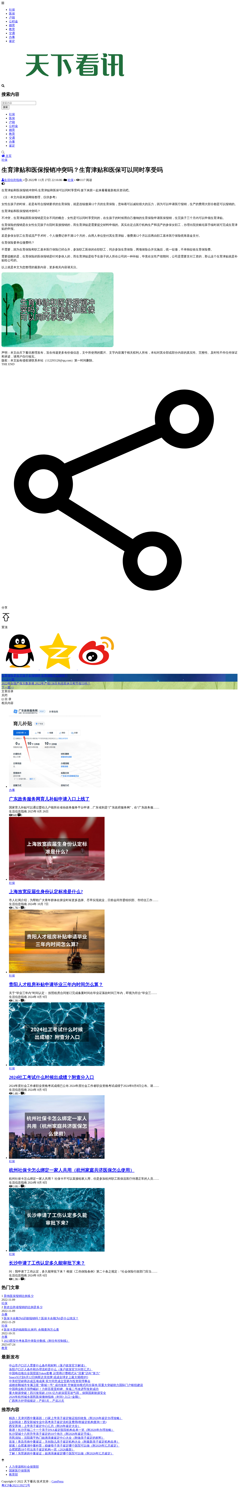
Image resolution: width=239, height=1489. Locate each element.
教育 (12, 29)
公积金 (13, 21)
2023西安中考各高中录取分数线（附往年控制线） (36, 1340)
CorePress (57, 1481)
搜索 (5, 107)
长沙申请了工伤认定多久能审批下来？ (47, 1263)
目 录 (7, 699)
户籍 (12, 17)
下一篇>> (7, 687)
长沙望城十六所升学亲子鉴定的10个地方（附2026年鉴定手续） (51, 1433)
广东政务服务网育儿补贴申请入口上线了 (49, 799)
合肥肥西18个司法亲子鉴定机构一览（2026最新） (42, 1449)
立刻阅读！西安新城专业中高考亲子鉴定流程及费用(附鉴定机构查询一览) (57, 1422)
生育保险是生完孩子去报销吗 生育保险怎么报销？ (34, 675)
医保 (12, 13)
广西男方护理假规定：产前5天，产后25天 (36, 1400)
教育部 (13, 1474)
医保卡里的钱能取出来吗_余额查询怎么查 (31, 1329)
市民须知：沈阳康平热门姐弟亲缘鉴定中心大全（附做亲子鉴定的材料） (57, 1437)
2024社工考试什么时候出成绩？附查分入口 (51, 1077)
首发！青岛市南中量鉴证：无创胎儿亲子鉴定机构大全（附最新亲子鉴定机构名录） (64, 1441)
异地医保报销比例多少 (19, 1296)
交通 (12, 33)
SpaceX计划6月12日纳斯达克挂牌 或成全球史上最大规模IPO (48, 1377)
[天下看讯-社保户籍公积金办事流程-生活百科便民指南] (76, 82)
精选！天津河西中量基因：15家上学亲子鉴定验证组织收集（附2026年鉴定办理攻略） (65, 1418)
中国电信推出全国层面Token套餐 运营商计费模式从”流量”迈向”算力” (54, 1373)
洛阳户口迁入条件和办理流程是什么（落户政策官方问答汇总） (51, 1369)
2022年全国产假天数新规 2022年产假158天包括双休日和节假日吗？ (45, 683)
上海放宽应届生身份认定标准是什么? (46, 891)
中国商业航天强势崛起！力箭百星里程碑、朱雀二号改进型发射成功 (54, 1389)
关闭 (4, 695)
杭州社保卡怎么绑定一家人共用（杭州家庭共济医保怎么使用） (71, 1170)
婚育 (12, 25)
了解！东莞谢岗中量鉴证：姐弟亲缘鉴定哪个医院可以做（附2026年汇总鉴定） (61, 1453)
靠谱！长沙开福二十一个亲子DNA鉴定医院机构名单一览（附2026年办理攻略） (61, 1429)
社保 (12, 9)
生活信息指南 (13, 180)
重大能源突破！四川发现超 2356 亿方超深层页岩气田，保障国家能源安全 (57, 1392)
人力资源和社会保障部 (24, 1466)
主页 (8, 155)
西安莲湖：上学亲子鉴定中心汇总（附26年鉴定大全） (45, 1426)
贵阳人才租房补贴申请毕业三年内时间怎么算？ (56, 984)
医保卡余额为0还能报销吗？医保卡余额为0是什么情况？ (41, 1318)
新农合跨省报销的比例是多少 (23, 1307)
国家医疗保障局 (19, 1470)
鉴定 (12, 41)
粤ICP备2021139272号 (15, 1485)
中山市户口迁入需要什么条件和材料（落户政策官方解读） (48, 1365)
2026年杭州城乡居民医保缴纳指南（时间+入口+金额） (45, 1396)
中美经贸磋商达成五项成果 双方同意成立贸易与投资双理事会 (49, 1381)
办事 (12, 37)
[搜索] (119, 152)
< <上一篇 (8, 679)
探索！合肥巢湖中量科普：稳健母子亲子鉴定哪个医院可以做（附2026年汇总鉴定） (64, 1445)
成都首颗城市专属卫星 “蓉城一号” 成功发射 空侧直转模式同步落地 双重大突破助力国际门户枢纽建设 (76, 1385)
